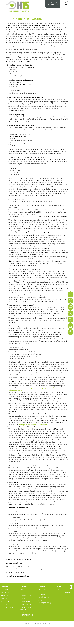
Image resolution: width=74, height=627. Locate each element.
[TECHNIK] (70, 326)
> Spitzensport (6, 604)
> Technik (4, 598)
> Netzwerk (5, 601)
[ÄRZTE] (70, 320)
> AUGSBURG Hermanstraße (42, 591)
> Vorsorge (24, 612)
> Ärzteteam (5, 593)
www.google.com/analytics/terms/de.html (41, 388)
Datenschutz (36, 624)
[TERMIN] (70, 294)
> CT (21, 593)
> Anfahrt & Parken (63, 593)
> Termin (59, 590)
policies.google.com (15, 390)
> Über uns (5, 590)
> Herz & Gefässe (25, 601)
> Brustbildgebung (26, 595)
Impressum (46, 624)
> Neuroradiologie (26, 604)
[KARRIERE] (70, 332)
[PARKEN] (70, 307)
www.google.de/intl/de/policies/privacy (33, 425)
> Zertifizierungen (7, 607)
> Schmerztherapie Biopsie (26, 616)
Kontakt (27, 624)
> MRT (21, 590)
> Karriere (4, 595)
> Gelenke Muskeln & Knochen (27, 608)
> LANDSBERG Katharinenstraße (43, 596)
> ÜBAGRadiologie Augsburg (44, 602)
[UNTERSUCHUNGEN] (70, 313)
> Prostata (23, 598)
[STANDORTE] (70, 301)
